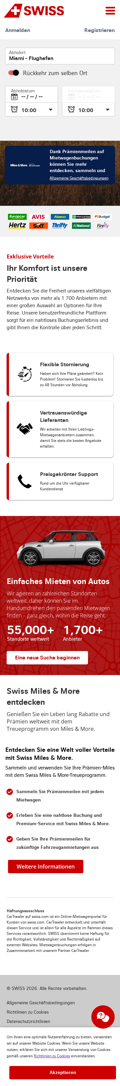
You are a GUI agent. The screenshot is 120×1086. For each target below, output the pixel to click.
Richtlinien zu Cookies (52, 1056)
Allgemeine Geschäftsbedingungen (79, 178)
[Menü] (110, 10)
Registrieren (99, 30)
